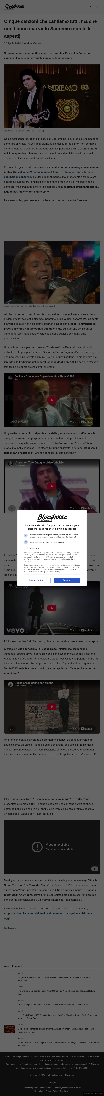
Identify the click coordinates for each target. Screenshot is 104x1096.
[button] (52, 548)
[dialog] (52, 548)
